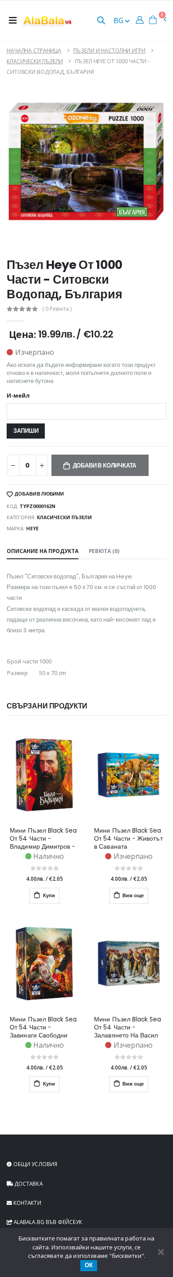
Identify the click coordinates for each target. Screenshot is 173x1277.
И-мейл (18, 396)
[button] (101, 21)
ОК (89, 1265)
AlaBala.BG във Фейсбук (47, 1221)
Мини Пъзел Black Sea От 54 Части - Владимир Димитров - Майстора (43, 839)
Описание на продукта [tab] (43, 550)
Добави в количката (105, 465)
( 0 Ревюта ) (57, 309)
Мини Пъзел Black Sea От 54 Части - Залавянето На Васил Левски (127, 1028)
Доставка (28, 1183)
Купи (48, 895)
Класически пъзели (35, 61)
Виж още (132, 895)
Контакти (26, 1202)
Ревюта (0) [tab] (104, 550)
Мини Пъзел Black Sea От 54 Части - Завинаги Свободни (43, 1028)
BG (119, 20)
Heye (32, 528)
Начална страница (34, 50)
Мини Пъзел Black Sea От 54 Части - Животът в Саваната (128, 839)
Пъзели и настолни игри (109, 50)
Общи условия (34, 1163)
